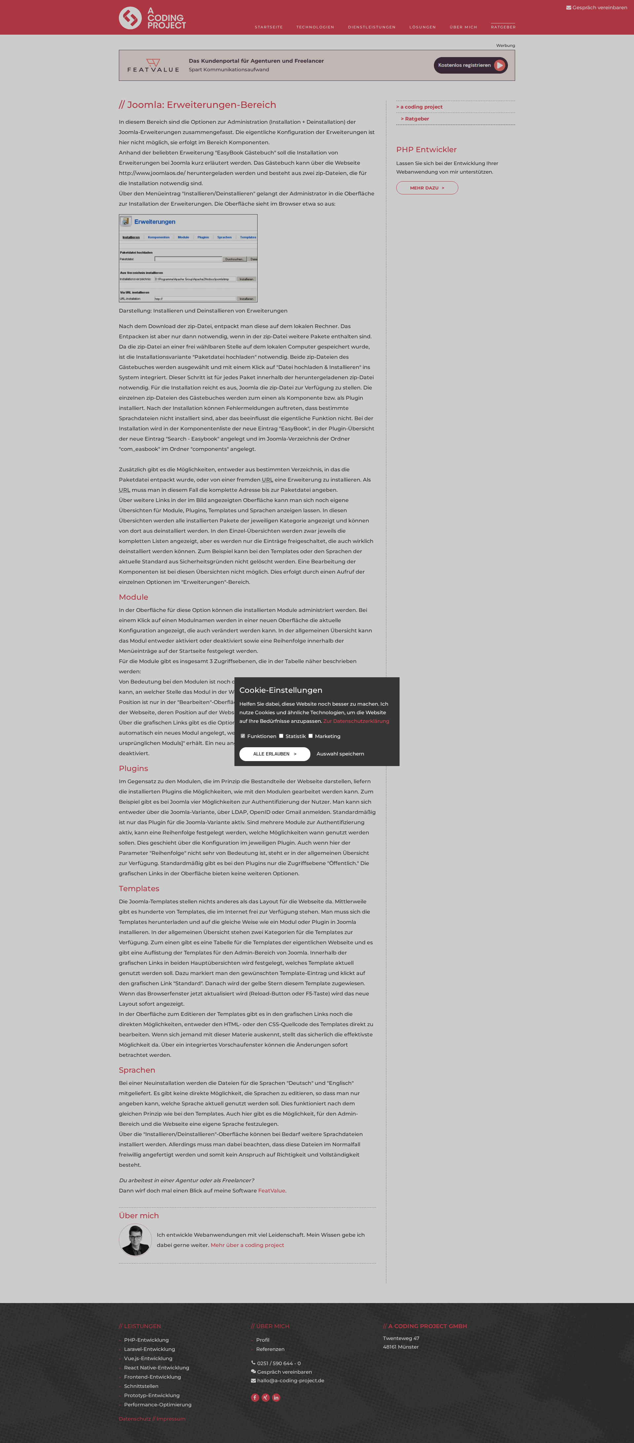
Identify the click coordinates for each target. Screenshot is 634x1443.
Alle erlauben (272, 754)
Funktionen (262, 736)
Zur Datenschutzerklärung (356, 721)
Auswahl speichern (340, 754)
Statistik (295, 736)
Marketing (327, 736)
